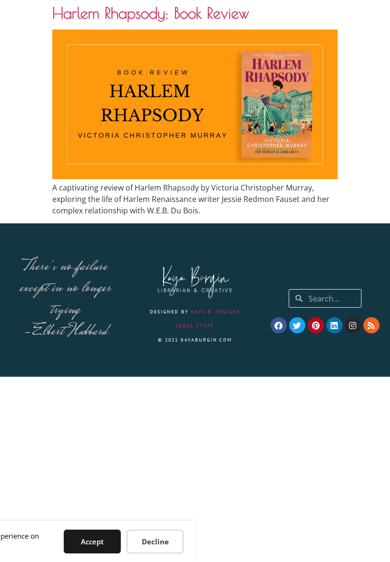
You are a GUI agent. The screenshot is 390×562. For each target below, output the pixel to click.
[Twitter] (297, 325)
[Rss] (371, 325)
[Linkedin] (334, 325)
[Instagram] (353, 325)
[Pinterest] (316, 325)
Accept (92, 541)
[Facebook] (279, 325)
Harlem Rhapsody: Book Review (150, 13)
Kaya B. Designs (215, 312)
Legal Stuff (195, 325)
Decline (155, 541)
